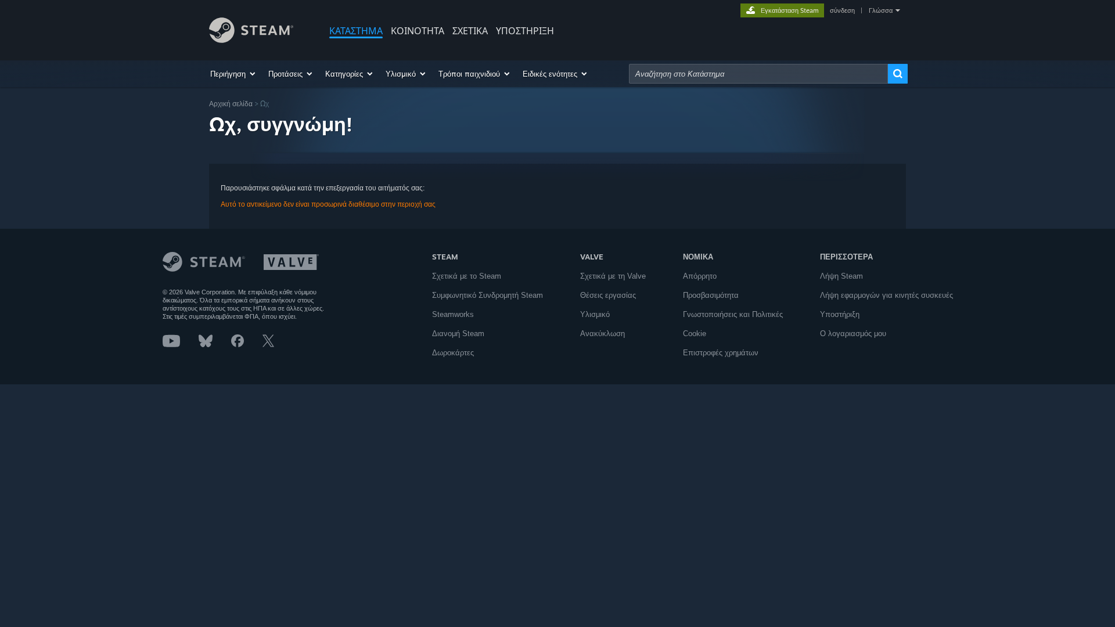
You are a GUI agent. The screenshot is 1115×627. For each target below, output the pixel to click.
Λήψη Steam (841, 276)
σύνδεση (842, 10)
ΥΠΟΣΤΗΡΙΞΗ (525, 31)
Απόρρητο (700, 276)
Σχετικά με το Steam (466, 276)
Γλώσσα (881, 10)
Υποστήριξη (839, 314)
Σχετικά (470, 31)
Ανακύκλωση (602, 333)
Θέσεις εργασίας (608, 295)
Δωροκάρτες (453, 352)
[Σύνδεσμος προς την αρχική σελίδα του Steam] (251, 40)
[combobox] (758, 74)
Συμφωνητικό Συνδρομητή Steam (487, 295)
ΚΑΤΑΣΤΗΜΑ (356, 31)
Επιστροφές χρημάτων (720, 352)
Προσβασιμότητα (711, 295)
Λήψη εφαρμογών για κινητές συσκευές (886, 295)
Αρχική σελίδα (231, 103)
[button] (233, 73)
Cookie (694, 333)
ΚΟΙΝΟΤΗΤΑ (417, 31)
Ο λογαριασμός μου (853, 333)
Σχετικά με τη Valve (613, 276)
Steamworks (453, 314)
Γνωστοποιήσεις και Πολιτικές (733, 314)
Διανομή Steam (458, 333)
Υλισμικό (595, 314)
